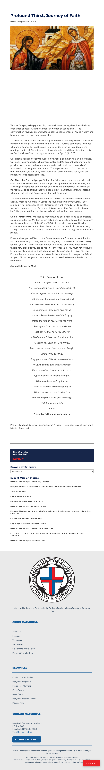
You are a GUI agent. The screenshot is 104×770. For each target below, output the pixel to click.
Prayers (33, 22)
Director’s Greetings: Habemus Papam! (28, 506)
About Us (16, 631)
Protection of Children (22, 653)
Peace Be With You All (20, 496)
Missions (16, 636)
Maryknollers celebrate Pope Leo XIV (27, 501)
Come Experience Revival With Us (26, 518)
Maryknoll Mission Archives (25, 698)
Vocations (17, 640)
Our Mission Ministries (22, 677)
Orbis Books (18, 690)
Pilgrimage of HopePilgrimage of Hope (28, 523)
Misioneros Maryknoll (22, 686)
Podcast (25, 22)
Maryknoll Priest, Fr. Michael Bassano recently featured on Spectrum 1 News (45, 486)
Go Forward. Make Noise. (23, 648)
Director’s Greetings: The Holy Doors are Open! (32, 528)
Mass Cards (17, 694)
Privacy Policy (18, 703)
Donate (91, 763)
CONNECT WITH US (25, 739)
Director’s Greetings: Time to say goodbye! (30, 481)
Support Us (17, 644)
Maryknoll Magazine (21, 681)
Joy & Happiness (18, 491)
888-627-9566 (24, 731)
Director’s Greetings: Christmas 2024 (27, 540)
